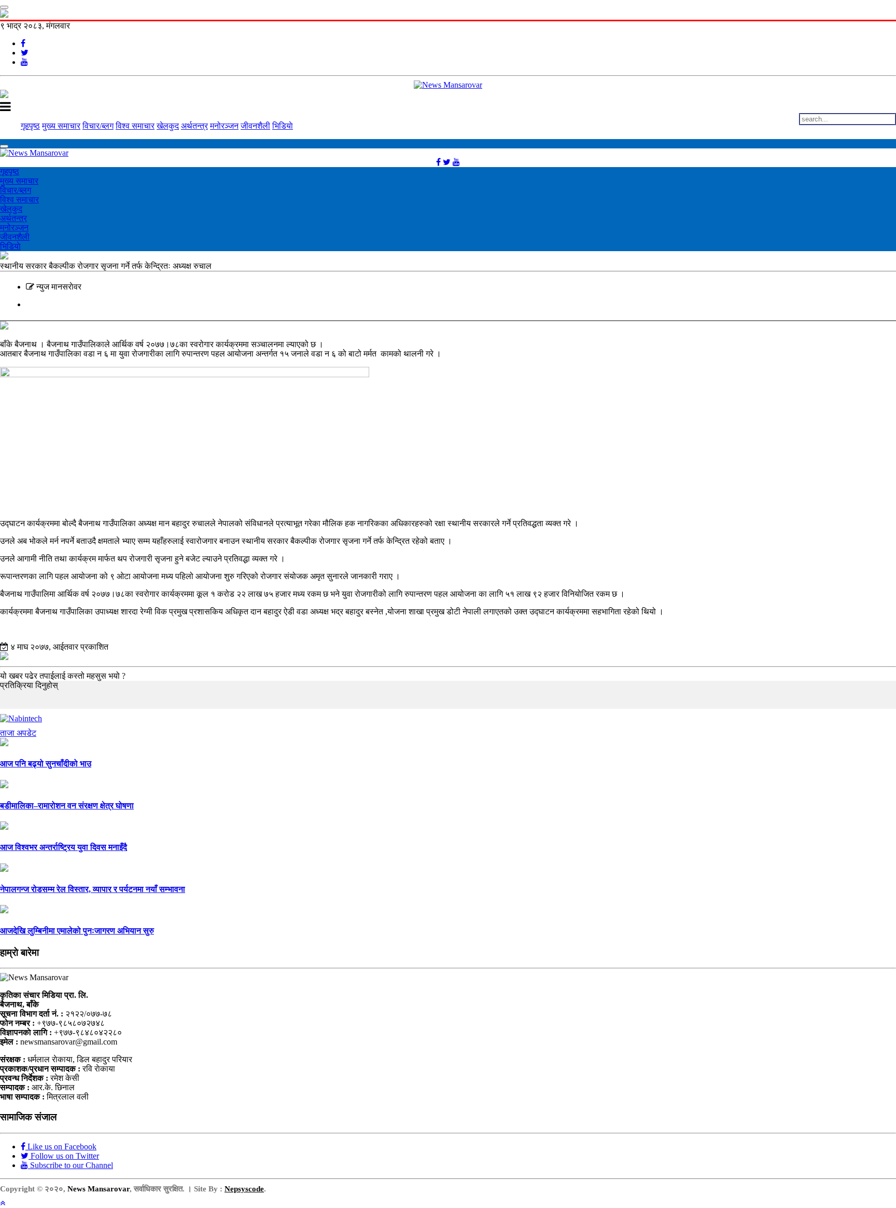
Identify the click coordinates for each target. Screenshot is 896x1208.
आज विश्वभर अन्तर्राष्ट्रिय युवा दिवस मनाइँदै (63, 847)
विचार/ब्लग (98, 125)
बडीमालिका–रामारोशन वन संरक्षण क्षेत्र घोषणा (67, 805)
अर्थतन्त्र (194, 125)
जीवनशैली (255, 125)
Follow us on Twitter (64, 1155)
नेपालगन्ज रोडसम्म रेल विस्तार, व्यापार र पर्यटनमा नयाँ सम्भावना (92, 889)
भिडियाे (282, 125)
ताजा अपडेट (18, 733)
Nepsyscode (244, 1189)
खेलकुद (168, 125)
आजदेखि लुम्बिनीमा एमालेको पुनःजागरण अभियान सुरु (77, 930)
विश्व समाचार (135, 125)
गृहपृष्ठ (30, 125)
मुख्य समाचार (61, 125)
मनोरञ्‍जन (224, 125)
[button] (2, 1203)
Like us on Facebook (60, 1146)
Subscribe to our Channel (70, 1165)
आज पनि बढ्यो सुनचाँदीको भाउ (45, 763)
